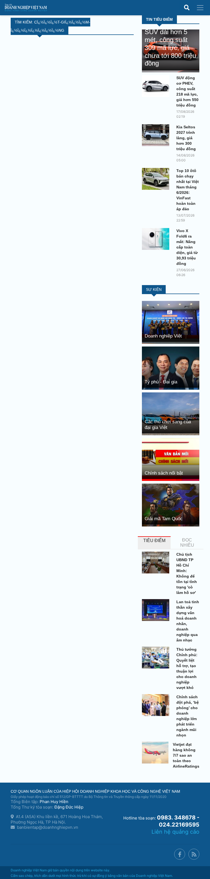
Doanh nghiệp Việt (163, 336)
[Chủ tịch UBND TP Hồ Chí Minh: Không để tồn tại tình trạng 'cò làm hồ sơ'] (157, 562)
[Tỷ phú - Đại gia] (170, 367)
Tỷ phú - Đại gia (161, 381)
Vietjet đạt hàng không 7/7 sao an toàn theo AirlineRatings (186, 755)
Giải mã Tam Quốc (164, 518)
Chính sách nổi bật (164, 473)
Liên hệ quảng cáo (175, 831)
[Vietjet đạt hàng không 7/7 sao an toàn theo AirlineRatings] (155, 752)
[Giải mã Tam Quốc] (170, 504)
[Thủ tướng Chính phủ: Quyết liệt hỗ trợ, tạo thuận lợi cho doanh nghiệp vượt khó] (157, 657)
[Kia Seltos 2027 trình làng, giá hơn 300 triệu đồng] (157, 135)
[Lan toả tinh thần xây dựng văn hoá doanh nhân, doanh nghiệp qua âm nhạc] (157, 610)
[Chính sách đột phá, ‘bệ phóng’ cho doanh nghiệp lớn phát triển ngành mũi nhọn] (157, 705)
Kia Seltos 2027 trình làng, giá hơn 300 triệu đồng (186, 138)
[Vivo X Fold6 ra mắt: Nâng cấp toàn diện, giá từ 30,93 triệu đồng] (157, 239)
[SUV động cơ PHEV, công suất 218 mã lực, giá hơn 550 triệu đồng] (157, 86)
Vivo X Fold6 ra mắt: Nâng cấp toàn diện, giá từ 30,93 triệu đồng (187, 247)
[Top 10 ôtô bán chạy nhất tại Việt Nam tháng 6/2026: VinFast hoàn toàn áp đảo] (157, 179)
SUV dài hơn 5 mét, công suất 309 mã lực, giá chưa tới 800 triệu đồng (170, 47)
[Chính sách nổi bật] (170, 458)
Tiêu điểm (154, 540)
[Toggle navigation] (200, 7)
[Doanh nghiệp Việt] (170, 322)
